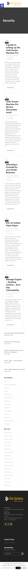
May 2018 (6, 485)
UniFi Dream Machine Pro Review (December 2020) (12, 107)
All (5, 381)
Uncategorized (8, 420)
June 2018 (6, 481)
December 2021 (8, 452)
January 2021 (7, 458)
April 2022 (6, 449)
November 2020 (8, 465)
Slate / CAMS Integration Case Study (14, 369)
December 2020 (8, 462)
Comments (10, 59)
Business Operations (14, 177)
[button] (2, 6)
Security (11, 57)
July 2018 (6, 478)
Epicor (5, 388)
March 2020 (7, 472)
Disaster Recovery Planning (12, 341)
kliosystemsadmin (13, 55)
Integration (7, 394)
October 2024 (7, 439)
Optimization (7, 397)
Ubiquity (6, 417)
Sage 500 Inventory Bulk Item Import (14, 333)
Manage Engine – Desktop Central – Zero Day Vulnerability (14, 284)
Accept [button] (18, 568)
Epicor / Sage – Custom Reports (13, 360)
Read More (24, 568)
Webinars (6, 424)
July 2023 (6, 442)
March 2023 (7, 445)
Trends (7, 231)
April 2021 (6, 455)
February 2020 (8, 475)
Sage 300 (6, 401)
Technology (16, 230)
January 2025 (7, 435)
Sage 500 (6, 404)
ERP (5, 391)
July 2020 (6, 468)
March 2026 (7, 432)
